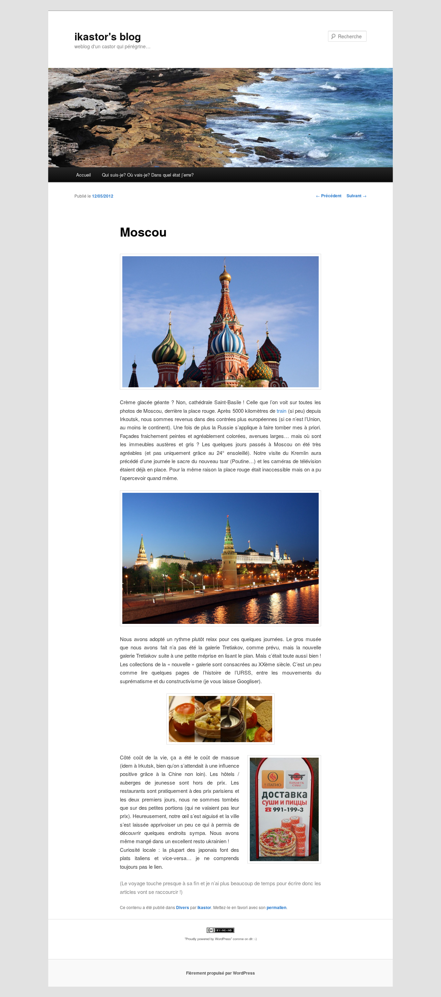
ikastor (204, 907)
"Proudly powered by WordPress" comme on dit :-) (221, 938)
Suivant (357, 195)
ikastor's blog (107, 36)
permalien (276, 907)
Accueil (83, 174)
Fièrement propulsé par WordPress (220, 973)
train (281, 410)
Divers (182, 907)
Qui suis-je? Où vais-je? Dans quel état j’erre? (148, 174)
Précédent (328, 195)
